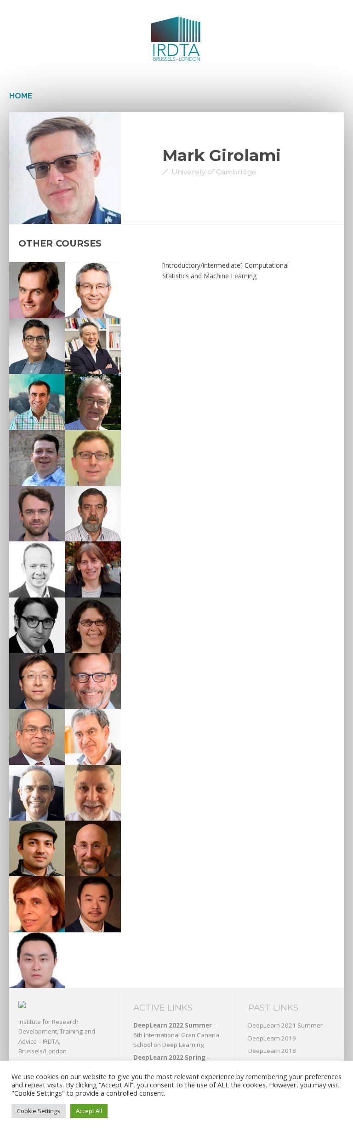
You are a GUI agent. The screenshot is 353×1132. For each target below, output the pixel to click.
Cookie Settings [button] (38, 1111)
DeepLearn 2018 (272, 1050)
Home (20, 95)
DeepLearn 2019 (272, 1038)
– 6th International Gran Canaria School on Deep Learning (176, 1035)
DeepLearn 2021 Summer (285, 1025)
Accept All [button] (89, 1111)
